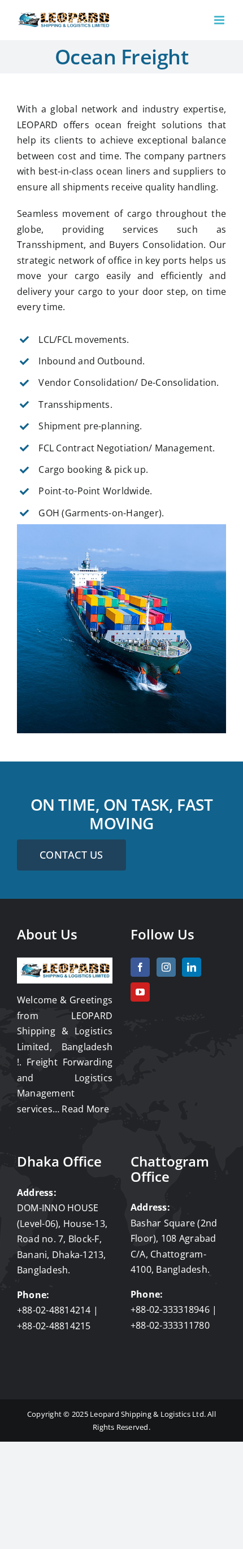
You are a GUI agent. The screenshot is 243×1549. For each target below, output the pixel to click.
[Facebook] (140, 967)
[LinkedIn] (191, 967)
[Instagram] (166, 967)
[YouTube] (140, 992)
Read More (85, 1109)
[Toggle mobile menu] (220, 20)
